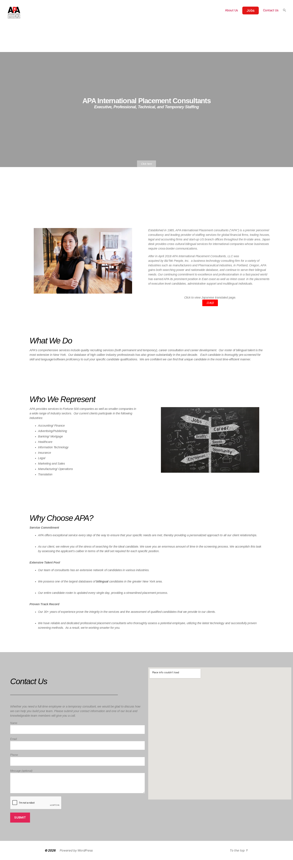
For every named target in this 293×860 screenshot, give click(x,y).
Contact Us (271, 10)
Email (13, 739)
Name (13, 723)
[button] (284, 10)
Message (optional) (21, 770)
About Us (231, 10)
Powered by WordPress (76, 850)
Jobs (251, 10)
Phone (14, 754)
